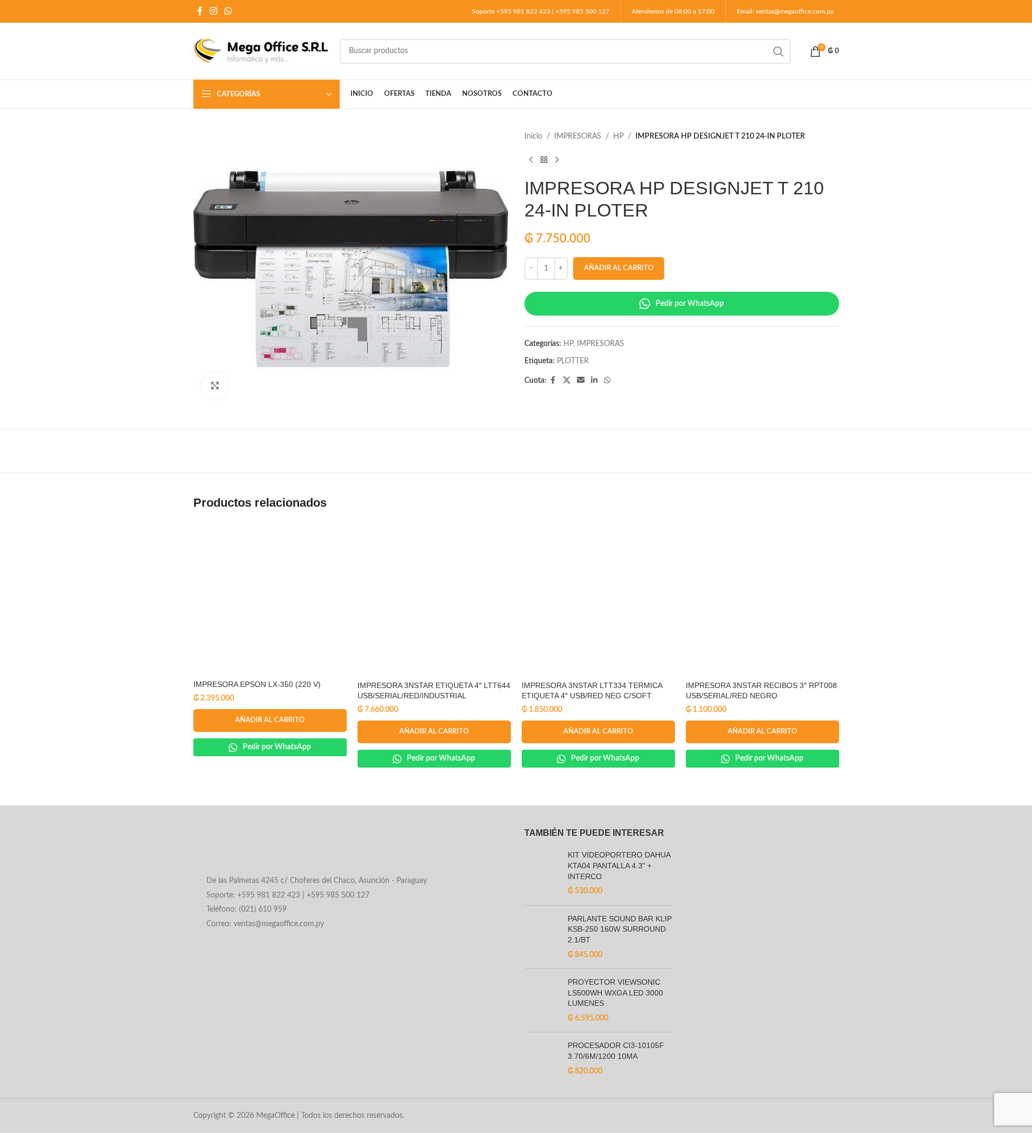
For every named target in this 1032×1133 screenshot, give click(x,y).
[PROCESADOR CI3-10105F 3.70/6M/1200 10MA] (542, 1058)
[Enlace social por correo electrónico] (581, 380)
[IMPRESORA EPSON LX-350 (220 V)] (270, 598)
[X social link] (567, 380)
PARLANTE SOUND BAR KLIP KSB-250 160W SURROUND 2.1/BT (620, 929)
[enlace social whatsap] (228, 11)
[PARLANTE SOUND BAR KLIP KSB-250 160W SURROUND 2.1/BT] (542, 937)
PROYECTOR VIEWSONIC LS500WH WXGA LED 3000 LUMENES (615, 992)
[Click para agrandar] (215, 384)
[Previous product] (530, 159)
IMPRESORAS (577, 136)
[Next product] (556, 159)
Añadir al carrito (618, 268)
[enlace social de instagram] (213, 11)
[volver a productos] (543, 159)
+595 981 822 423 (523, 11)
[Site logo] (261, 51)
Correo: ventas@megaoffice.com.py (265, 924)
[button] (270, 720)
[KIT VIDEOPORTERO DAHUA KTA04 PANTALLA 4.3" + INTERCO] (542, 873)
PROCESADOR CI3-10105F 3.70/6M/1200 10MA (616, 1050)
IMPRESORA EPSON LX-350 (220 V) (257, 684)
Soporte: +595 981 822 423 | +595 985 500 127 (287, 895)
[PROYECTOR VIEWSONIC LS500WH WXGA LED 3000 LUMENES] (542, 1000)
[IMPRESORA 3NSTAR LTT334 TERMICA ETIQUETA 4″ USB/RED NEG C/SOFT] (598, 599)
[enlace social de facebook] (199, 11)
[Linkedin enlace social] (594, 380)
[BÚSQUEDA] (778, 51)
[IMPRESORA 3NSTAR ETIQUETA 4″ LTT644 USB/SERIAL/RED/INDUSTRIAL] (434, 599)
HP (618, 136)
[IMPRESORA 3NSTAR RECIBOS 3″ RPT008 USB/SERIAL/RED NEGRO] (762, 599)
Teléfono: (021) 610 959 (246, 909)
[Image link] (280, 849)
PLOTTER (573, 361)
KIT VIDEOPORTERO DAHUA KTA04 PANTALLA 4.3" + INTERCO (619, 865)
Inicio (533, 136)
